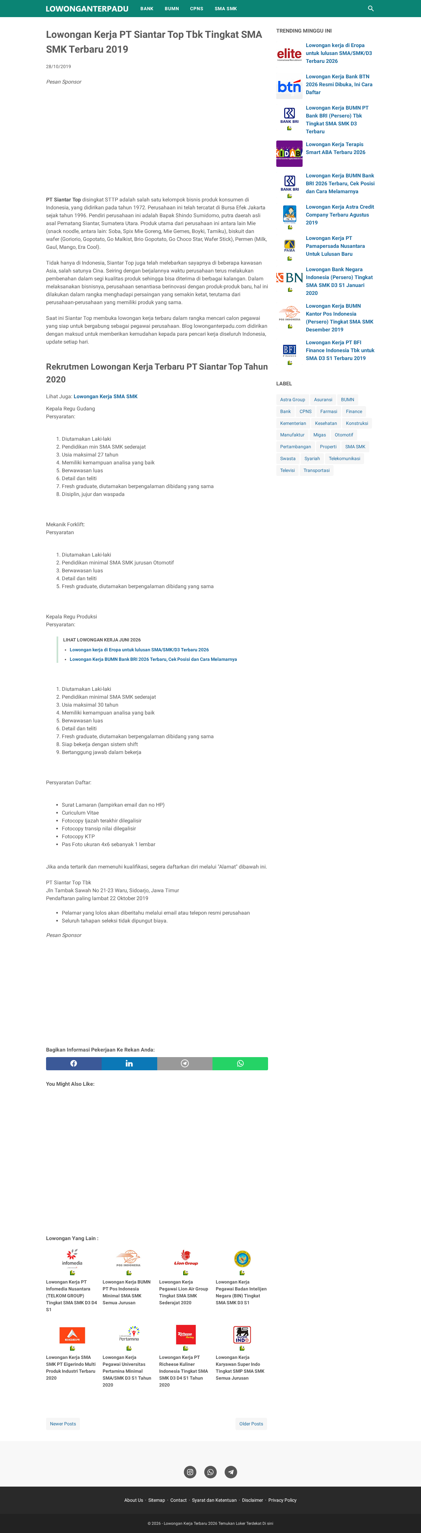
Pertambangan (295, 446)
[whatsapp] (240, 1063)
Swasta (288, 458)
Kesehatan (326, 423)
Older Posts (251, 1423)
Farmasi (328, 411)
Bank (285, 411)
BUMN (172, 8)
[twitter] (129, 1063)
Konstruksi (357, 423)
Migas (319, 434)
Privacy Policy (282, 1500)
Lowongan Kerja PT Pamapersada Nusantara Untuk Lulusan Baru (335, 246)
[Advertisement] (157, 142)
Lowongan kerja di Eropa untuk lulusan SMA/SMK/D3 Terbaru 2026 (139, 649)
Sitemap (156, 1500)
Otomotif (344, 434)
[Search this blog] (371, 9)
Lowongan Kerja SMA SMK (105, 396)
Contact (178, 1500)
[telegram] (185, 1063)
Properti (328, 446)
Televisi (287, 470)
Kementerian (293, 423)
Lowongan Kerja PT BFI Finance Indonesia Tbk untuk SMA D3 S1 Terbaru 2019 (340, 350)
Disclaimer (252, 1500)
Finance (354, 411)
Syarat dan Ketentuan (214, 1500)
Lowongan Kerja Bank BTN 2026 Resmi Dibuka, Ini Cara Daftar (339, 84)
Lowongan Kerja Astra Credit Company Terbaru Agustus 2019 (340, 215)
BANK (147, 8)
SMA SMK (226, 8)
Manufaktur (292, 434)
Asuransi (323, 399)
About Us (133, 1500)
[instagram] (190, 1472)
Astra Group (292, 399)
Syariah (312, 458)
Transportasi (317, 470)
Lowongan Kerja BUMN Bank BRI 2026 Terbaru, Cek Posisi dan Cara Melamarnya (153, 659)
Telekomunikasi (344, 458)
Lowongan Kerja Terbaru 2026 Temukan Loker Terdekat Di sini (218, 1523)
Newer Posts (63, 1423)
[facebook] (74, 1063)
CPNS (196, 8)
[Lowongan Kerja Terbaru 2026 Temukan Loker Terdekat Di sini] (87, 9)
